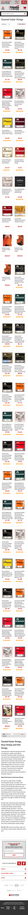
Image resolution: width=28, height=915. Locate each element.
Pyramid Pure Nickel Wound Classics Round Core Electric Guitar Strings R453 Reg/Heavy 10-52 (19, 692)
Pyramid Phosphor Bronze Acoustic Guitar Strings (6, 161)
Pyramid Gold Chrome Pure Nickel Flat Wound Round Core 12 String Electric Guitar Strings (20, 74)
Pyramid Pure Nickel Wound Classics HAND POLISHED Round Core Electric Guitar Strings (7, 104)
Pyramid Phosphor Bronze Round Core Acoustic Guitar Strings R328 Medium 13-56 (19, 545)
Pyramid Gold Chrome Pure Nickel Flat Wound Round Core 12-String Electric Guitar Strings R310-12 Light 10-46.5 (7, 341)
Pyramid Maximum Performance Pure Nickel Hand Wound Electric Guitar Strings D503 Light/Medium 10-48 (20, 487)
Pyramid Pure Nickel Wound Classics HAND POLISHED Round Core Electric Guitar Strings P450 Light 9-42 (19, 663)
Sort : (4, 734)
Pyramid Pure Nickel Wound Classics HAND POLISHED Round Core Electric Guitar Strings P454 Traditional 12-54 (19, 722)
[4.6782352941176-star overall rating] (7, 53)
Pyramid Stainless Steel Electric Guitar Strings (19, 161)
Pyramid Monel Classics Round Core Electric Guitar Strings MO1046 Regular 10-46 (7, 574)
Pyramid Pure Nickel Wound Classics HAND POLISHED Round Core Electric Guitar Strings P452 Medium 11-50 (7, 634)
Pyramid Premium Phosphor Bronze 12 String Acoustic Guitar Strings (7, 192)
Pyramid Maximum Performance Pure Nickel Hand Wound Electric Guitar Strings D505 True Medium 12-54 (20, 634)
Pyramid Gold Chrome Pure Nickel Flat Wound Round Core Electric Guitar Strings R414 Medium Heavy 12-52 (7, 457)
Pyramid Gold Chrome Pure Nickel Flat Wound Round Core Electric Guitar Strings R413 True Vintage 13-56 (7, 604)
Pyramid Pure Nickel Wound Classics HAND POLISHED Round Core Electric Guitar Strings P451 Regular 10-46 (19, 457)
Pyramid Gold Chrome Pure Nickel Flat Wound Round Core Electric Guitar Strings (19, 45)
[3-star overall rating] (7, 729)
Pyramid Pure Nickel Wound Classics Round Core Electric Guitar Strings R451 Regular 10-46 (7, 309)
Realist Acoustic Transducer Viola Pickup (6, 279)
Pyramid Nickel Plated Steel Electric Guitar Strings (19, 132)
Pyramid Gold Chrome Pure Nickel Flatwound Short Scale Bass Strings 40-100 (19, 280)
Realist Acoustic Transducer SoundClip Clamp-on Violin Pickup (7, 721)
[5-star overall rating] (7, 82)
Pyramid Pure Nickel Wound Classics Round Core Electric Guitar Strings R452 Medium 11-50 (19, 574)
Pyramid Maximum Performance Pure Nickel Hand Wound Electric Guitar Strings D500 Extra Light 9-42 (7, 515)
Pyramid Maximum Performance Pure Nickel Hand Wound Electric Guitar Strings (7, 74)
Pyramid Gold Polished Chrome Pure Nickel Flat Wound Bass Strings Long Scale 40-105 (19, 339)
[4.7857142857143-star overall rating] (20, 111)
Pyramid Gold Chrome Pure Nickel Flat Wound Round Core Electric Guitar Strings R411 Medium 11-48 (7, 398)
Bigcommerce (22, 904)
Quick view (7, 28)
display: (5, 736)
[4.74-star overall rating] (20, 288)
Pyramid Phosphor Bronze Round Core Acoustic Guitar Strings (19, 103)
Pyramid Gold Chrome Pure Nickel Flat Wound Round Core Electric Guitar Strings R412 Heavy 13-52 (7, 692)
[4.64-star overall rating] (20, 346)
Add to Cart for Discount (24, 2)
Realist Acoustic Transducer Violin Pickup (19, 249)
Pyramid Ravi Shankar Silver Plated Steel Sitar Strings (20, 220)
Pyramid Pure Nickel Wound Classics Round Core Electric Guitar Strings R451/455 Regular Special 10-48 (19, 516)
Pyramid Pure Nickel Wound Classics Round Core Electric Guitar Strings (7, 45)
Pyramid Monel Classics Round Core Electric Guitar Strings (7, 132)
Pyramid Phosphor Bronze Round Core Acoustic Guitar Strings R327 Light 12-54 (19, 427)
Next (22, 734)
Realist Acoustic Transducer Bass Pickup (6, 249)
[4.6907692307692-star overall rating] (7, 111)
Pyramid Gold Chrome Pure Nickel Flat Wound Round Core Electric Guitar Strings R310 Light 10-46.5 (7, 369)
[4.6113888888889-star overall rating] (20, 53)
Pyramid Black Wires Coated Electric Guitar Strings (20, 191)
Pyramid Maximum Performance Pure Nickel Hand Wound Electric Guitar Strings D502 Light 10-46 (20, 309)
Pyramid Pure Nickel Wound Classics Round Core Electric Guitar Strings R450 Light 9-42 (7, 486)
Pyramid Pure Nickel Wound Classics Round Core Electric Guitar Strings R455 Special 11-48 (19, 398)
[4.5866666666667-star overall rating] (20, 82)
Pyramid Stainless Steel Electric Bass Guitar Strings (6, 220)
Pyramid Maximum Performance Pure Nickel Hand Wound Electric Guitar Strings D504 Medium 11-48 (7, 427)
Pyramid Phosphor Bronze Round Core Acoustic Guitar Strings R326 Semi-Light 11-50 (7, 662)
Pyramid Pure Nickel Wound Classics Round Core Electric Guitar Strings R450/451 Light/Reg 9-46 (20, 604)
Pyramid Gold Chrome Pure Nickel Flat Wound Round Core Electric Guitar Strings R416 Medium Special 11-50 (7, 546)
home (2, 907)
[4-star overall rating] (7, 170)
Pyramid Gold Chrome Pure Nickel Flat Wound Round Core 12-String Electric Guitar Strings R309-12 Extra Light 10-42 (20, 370)
